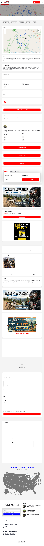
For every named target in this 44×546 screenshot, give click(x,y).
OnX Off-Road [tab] (12, 213)
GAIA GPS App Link (22, 217)
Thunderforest (27, 52)
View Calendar (5, 537)
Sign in (27, 2)
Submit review (22, 414)
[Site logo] (6, 2)
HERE (29, 67)
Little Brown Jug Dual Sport (11, 531)
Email (4, 396)
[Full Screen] (5, 33)
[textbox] (13, 179)
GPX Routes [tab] (7, 171)
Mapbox (39, 52)
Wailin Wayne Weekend (10, 534)
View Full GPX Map (22, 155)
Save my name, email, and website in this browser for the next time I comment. (15, 411)
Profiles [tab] (18, 171)
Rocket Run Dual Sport (10, 527)
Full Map (23, 18)
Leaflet (12, 52)
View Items (22, 163)
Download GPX (8, 18)
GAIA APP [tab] (6, 213)
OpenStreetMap (17, 52)
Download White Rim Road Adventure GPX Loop (22, 109)
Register (30, 2)
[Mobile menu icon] (2, 2)
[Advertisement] (22, 348)
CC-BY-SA (33, 52)
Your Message (5, 400)
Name (4, 391)
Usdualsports (5, 129)
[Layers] (39, 30)
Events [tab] (13, 171)
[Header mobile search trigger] (42, 2)
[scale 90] (22, 231)
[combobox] (13, 179)
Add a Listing (37, 2)
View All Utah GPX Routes (22, 147)
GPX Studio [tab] (19, 213)
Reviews (16, 18)
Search (31, 179)
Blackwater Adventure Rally (11, 524)
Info (2, 18)
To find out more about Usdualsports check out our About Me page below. (14, 133)
